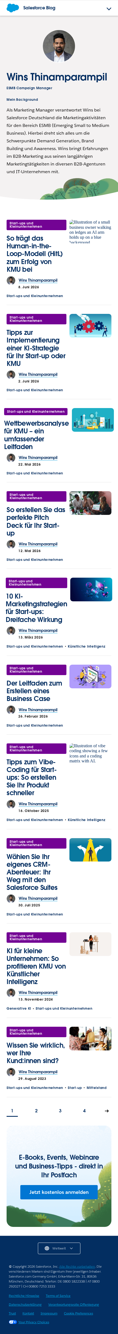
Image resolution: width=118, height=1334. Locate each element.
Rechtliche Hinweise (24, 1295)
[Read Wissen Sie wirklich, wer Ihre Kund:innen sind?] (90, 1047)
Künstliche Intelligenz (86, 646)
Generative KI (19, 1008)
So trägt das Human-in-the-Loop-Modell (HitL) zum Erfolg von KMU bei (35, 253)
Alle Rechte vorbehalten (77, 1266)
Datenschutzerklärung (25, 1304)
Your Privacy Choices (33, 1322)
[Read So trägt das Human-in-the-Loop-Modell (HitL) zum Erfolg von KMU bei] (90, 248)
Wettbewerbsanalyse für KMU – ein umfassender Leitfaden (36, 435)
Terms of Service (58, 1295)
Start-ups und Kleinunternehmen (26, 225)
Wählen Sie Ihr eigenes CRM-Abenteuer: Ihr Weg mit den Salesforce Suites (32, 872)
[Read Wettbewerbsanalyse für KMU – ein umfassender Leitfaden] (93, 430)
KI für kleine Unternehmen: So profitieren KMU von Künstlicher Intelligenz (36, 966)
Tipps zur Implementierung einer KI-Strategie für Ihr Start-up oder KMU (36, 348)
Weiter (107, 1111)
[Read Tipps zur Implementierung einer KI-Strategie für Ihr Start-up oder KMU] (90, 342)
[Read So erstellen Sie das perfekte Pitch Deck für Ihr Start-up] (90, 515)
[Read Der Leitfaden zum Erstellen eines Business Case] (90, 685)
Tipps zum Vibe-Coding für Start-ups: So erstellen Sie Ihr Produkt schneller (32, 777)
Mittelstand (97, 1088)
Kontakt (28, 1313)
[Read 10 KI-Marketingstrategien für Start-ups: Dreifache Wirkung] (91, 602)
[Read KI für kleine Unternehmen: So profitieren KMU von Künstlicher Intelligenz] (90, 960)
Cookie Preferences (78, 1313)
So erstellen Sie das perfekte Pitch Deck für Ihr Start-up (36, 521)
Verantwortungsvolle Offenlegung (73, 1304)
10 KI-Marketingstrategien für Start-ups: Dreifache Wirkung (36, 608)
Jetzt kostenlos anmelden (59, 1192)
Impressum (49, 1313)
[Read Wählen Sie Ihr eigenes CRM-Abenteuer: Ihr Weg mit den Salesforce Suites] (90, 866)
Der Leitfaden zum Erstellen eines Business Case (34, 691)
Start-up (75, 1088)
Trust (12, 1313)
